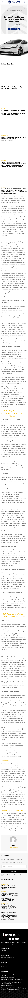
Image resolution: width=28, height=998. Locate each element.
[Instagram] (13, 939)
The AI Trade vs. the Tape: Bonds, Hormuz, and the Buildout (11, 87)
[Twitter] (12, 29)
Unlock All (14, 871)
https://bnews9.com (14, 847)
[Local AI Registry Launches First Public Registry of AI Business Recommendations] (14, 126)
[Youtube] (18, 939)
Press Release (4, 85)
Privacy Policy (20, 875)
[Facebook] (9, 29)
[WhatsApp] (19, 29)
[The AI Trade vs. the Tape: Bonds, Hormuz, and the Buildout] (14, 75)
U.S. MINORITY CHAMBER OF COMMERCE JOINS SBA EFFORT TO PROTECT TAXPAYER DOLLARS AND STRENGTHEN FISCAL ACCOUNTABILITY (14, 191)
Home (4, 9)
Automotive (10, 9)
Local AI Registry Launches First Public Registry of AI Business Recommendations (13, 138)
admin (6, 24)
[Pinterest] (15, 29)
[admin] (14, 839)
